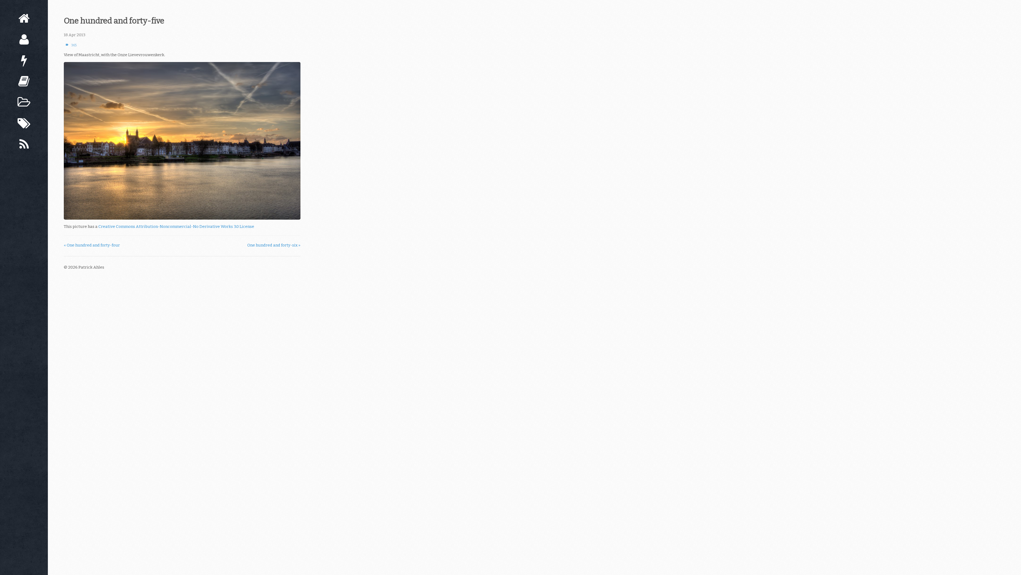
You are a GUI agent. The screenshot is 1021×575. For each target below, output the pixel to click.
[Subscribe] (24, 144)
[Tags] (24, 123)
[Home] (24, 18)
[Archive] (24, 102)
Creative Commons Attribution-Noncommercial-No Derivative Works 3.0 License (176, 226)
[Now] (24, 60)
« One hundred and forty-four (92, 245)
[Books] (24, 81)
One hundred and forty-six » (273, 245)
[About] (24, 39)
